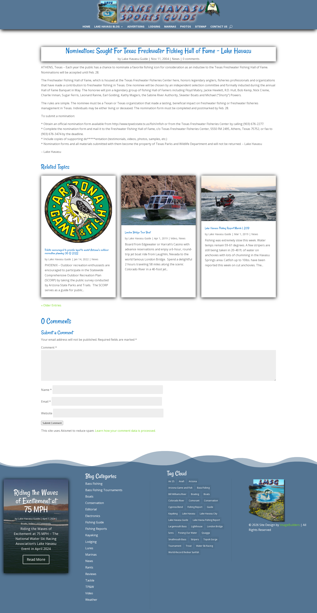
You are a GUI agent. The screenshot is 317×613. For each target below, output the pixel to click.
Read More (36, 559)
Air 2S (171, 481)
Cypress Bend (175, 507)
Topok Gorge (210, 539)
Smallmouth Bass (177, 539)
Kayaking (91, 535)
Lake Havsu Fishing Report (206, 520)
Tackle (89, 580)
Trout (189, 545)
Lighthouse (197, 526)
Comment (49, 347)
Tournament (174, 545)
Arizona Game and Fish (180, 487)
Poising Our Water (187, 532)
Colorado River (176, 500)
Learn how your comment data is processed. (125, 431)
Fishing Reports (96, 529)
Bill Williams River (177, 494)
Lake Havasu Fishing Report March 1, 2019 (227, 228)
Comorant (194, 500)
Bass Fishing (94, 484)
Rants (89, 567)
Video (174, 238)
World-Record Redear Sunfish (183, 552)
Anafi (181, 481)
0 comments (191, 59)
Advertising (135, 26)
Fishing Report (194, 507)
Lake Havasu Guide (135, 59)
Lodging (154, 26)
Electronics (92, 516)
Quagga (206, 532)
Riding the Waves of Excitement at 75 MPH (36, 500)
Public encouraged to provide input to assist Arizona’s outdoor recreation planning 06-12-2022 (77, 251)
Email (46, 402)
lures (171, 532)
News (176, 59)
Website (46, 413)
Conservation (94, 503)
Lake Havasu (188, 513)
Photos (185, 26)
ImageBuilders (290, 525)
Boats (24, 523)
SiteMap (200, 26)
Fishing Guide (94, 522)
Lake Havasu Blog (107, 26)
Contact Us (218, 26)
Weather (91, 600)
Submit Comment (52, 423)
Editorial (91, 509)
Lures (89, 548)
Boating (195, 494)
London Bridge (215, 526)
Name (46, 390)
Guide (210, 507)
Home (86, 26)
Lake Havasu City (208, 513)
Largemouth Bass (177, 526)
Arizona (193, 481)
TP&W (89, 587)
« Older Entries (51, 305)
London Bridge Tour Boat (138, 232)
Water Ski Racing (204, 545)
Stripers (195, 539)
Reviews (90, 574)
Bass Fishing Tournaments (103, 490)
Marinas (170, 26)
